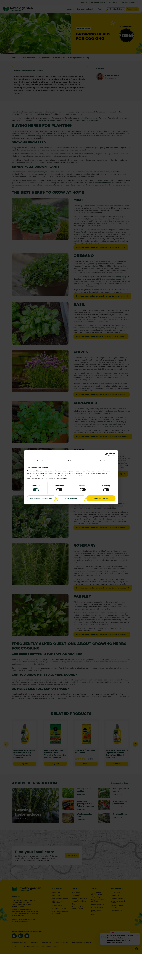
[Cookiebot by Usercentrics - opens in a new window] (106, 454)
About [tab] (102, 461)
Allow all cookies (101, 498)
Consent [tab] (40, 461)
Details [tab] (71, 461)
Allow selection (71, 498)
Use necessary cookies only (41, 498)
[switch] (59, 489)
